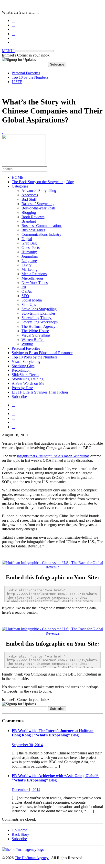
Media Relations (34, 274)
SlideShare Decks (25, 375)
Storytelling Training (27, 379)
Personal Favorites (26, 73)
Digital (26, 239)
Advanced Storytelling (38, 190)
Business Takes (33, 230)
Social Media (31, 300)
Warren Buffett (32, 340)
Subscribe (19, 396)
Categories (20, 186)
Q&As (26, 291)
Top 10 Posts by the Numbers (34, 357)
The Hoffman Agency (38, 326)
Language (29, 261)
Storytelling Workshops (39, 322)
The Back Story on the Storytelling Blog (43, 182)
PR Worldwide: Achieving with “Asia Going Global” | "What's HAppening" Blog (56, 778)
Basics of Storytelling (37, 204)
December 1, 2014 (26, 790)
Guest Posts (30, 247)
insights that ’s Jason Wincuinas (53, 456)
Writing (27, 344)
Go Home (19, 830)
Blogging (28, 212)
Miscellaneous (32, 278)
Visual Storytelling (35, 335)
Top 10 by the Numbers (30, 77)
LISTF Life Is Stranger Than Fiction (40, 392)
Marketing (29, 269)
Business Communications (41, 226)
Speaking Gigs (23, 366)
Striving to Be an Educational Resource (42, 353)
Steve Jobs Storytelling (39, 309)
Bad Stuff (28, 199)
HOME (17, 177)
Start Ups (28, 304)
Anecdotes (29, 195)
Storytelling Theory (36, 318)
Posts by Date (22, 388)
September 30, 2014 (27, 745)
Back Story (20, 834)
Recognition (21, 370)
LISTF (17, 82)
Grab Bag (29, 243)
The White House (35, 331)
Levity (26, 265)
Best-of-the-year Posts (38, 208)
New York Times (34, 283)
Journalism (29, 256)
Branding (28, 221)
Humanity (29, 252)
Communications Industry (41, 234)
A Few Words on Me (28, 383)
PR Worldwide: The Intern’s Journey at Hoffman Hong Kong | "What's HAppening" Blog (53, 733)
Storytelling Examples (38, 313)
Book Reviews (32, 217)
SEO (25, 296)
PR (23, 287)
